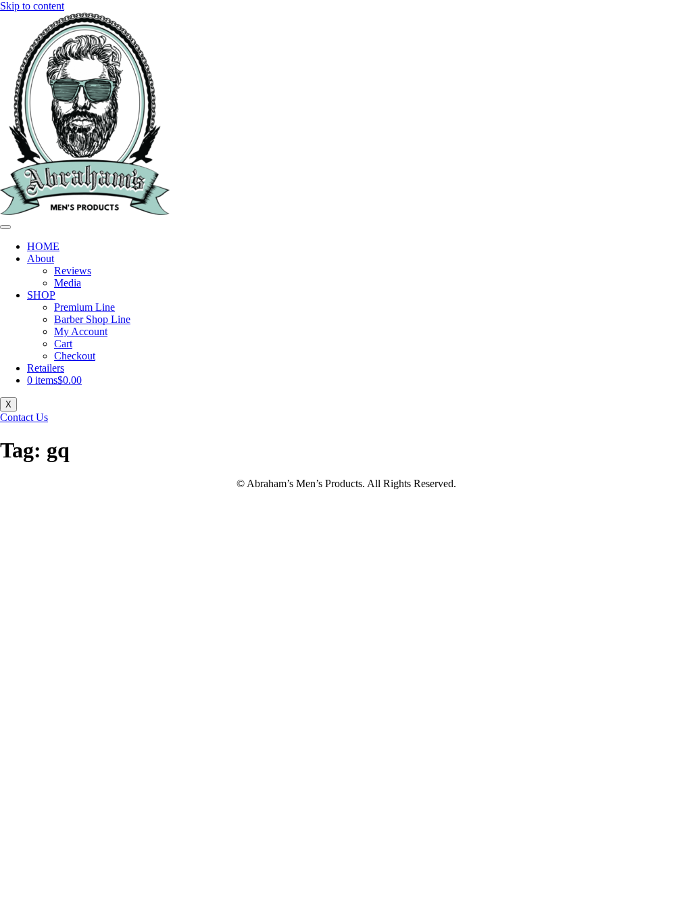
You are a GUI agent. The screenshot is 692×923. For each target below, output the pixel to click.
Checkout (74, 355)
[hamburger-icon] (5, 227)
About (40, 258)
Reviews (72, 270)
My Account (80, 331)
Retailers (45, 368)
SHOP (41, 295)
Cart (63, 343)
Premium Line (84, 307)
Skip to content (32, 5)
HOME (43, 246)
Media (67, 283)
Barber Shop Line (92, 319)
